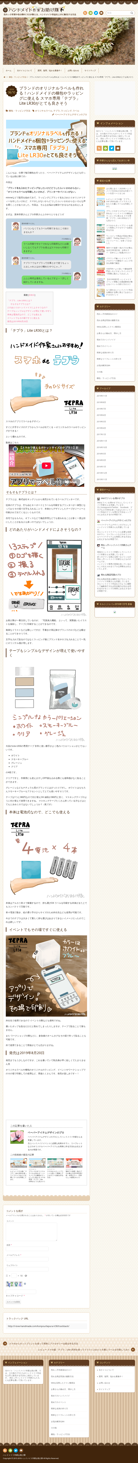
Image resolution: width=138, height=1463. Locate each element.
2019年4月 (101, 428)
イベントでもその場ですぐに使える (23, 318)
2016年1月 (101, 466)
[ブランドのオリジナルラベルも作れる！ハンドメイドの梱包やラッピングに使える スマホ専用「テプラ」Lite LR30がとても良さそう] (101, 214)
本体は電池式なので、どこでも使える (24, 314)
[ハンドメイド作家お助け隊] (69, 11)
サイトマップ (90, 70)
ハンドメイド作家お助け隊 (14, 1455)
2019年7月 (101, 409)
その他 (80, 1167)
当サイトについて (24, 70)
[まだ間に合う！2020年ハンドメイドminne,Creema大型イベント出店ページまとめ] (101, 191)
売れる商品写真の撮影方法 (108, 320)
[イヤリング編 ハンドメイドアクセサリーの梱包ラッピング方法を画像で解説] (101, 261)
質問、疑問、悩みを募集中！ (50, 70)
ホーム (8, 70)
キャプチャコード (14, 1295)
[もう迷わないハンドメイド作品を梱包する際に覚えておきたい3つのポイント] (101, 293)
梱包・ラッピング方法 (19, 110)
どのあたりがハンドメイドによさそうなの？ (27, 307)
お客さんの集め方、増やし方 (109, 333)
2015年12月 (102, 473)
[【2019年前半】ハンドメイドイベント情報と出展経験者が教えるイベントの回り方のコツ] (101, 282)
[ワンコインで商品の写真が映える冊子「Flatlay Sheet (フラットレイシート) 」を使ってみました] (101, 239)
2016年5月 (101, 453)
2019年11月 (102, 396)
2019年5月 (101, 421)
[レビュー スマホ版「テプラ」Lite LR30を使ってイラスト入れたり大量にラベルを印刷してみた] (101, 202)
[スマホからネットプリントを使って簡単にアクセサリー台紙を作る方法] (101, 228)
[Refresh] (25, 1283)
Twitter (96, 13)
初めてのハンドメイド (106, 339)
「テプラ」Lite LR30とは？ (19, 300)
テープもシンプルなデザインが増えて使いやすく (29, 311)
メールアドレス (13, 1255)
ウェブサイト (12, 1265)
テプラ (56, 110)
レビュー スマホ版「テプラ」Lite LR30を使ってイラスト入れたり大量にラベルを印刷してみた (18, 1175)
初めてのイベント (104, 346)
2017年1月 (101, 434)
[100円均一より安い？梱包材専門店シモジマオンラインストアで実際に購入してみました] (101, 272)
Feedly (91, 13)
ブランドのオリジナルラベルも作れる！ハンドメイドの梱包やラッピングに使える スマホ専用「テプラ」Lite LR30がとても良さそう (37, 1176)
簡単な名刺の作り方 (105, 352)
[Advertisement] (115, 98)
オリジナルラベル (43, 110)
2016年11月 (102, 441)
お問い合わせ (73, 70)
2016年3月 (101, 460)
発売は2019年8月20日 (17, 321)
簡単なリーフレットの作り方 (109, 359)
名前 (9, 1245)
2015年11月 (102, 479)
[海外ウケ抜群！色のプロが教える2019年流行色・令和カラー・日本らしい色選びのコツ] (101, 251)
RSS (85, 13)
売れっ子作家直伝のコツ (107, 314)
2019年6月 (101, 415)
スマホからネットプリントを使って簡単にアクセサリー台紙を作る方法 (55, 1174)
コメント (10, 1221)
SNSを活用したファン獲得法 (109, 327)
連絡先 (101, 13)
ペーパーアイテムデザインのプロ (71, 114)
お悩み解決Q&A (103, 365)
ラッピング (66, 110)
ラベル (76, 110)
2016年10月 (102, 447)
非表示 (32, 295)
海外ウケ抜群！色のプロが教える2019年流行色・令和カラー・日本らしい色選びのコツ (74, 1174)
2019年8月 (101, 402)
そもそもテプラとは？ (20, 304)
